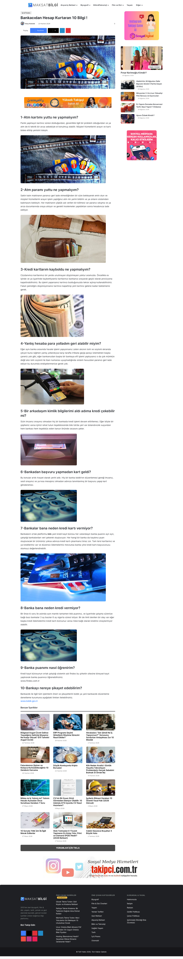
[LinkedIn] (62, 30)
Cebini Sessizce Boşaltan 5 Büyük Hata (99, 832)
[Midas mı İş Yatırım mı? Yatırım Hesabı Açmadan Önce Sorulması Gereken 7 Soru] (35, 787)
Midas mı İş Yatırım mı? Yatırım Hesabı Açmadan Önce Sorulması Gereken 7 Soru (35, 800)
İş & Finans (26, 13)
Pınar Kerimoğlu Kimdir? (134, 72)
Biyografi (85, 5)
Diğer (138, 5)
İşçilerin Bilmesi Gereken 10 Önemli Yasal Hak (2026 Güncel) (99, 800)
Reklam (130, 908)
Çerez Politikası (133, 916)
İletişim (130, 903)
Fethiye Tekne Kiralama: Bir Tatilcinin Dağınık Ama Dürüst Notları (68, 911)
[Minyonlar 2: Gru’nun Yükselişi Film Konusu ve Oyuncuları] (127, 96)
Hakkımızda (132, 899)
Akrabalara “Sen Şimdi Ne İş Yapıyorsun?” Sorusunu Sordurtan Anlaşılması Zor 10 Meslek (100, 736)
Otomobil (95, 940)
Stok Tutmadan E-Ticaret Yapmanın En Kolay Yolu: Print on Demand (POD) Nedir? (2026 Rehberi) (67, 834)
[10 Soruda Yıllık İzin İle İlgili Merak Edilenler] (35, 820)
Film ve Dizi (117, 5)
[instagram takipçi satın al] (91, 867)
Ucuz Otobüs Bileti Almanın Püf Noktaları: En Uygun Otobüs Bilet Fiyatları (68, 929)
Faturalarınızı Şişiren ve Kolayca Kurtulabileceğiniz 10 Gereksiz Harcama (34, 767)
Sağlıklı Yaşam (97, 928)
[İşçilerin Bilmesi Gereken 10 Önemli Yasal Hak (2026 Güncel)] (100, 787)
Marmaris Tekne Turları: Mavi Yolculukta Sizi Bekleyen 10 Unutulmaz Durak (67, 920)
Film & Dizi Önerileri (99, 903)
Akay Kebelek (30, 24)
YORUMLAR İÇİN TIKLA (68, 848)
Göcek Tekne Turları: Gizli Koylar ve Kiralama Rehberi (67, 903)
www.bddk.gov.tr (29, 701)
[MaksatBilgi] (43, 5)
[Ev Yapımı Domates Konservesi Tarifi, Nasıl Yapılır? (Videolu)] (127, 107)
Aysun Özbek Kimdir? (145, 115)
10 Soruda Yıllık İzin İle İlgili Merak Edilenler (33, 832)
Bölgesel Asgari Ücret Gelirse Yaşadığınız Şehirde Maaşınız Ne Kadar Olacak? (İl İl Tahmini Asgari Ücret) (35, 736)
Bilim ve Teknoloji (98, 924)
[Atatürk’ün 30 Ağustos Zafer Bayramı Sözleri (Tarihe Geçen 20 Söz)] (127, 84)
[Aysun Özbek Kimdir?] (127, 118)
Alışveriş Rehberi (68, 5)
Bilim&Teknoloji (100, 5)
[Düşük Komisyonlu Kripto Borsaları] (67, 755)
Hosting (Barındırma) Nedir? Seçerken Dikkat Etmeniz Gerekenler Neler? (67, 939)
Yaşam (130, 5)
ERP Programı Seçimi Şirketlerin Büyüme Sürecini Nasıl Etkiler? (66, 735)
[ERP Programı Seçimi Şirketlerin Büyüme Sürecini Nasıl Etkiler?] (67, 722)
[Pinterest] (68, 30)
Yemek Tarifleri (97, 912)
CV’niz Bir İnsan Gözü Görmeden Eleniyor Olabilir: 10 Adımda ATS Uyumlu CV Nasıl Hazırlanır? (67, 802)
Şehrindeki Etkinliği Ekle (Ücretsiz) (136, 921)
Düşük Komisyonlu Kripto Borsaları (65, 766)
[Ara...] (147, 5)
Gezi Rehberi (97, 916)
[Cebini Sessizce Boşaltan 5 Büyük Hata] (100, 820)
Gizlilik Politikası (133, 912)
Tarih (93, 932)
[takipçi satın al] (68, 102)
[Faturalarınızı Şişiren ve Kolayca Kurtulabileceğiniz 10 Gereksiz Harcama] (35, 755)
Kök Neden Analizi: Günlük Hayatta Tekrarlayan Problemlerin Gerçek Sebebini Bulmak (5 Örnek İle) (100, 769)
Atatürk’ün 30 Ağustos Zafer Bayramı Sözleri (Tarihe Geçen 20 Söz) (149, 83)
